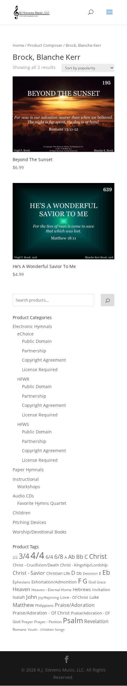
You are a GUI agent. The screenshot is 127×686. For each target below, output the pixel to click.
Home (18, 45)
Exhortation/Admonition (54, 582)
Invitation (101, 589)
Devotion (90, 573)
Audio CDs (23, 496)
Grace (101, 582)
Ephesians (21, 582)
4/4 (37, 555)
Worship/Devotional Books (40, 532)
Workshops (28, 486)
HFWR (23, 379)
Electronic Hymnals (32, 326)
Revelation (96, 621)
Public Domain (37, 341)
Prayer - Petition (48, 621)
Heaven (21, 589)
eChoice (25, 334)
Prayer (27, 621)
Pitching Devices (29, 522)
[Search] (107, 300)
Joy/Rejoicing (48, 597)
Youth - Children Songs (46, 629)
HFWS (23, 424)
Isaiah (19, 597)
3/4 (24, 556)
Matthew (23, 604)
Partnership (34, 351)
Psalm (73, 620)
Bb (79, 556)
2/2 (15, 557)
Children (22, 513)
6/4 (49, 557)
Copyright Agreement (44, 360)
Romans (20, 629)
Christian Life (58, 573)
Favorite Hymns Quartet (41, 503)
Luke (94, 597)
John (31, 596)
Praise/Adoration (75, 605)
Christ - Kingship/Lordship (84, 565)
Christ (98, 556)
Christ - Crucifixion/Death (36, 565)
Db (79, 573)
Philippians (44, 605)
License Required (40, 369)
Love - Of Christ (74, 597)
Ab (71, 556)
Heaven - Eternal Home (51, 589)
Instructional (26, 479)
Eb (106, 572)
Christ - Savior (29, 573)
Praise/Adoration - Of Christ (41, 613)
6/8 (58, 556)
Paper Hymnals (28, 470)
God (92, 582)
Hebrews (82, 589)
